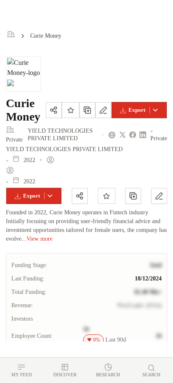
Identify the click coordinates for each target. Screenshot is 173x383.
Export (136, 110)
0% (96, 340)
